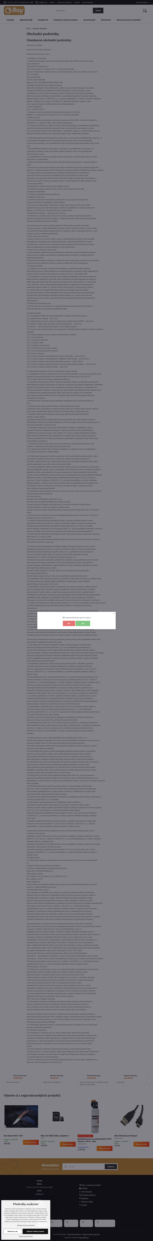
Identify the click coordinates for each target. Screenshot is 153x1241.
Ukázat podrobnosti (26, 1236)
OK (83, 623)
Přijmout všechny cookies (35, 1231)
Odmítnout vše (13, 1231)
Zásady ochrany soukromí (25, 1225)
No (69, 623)
